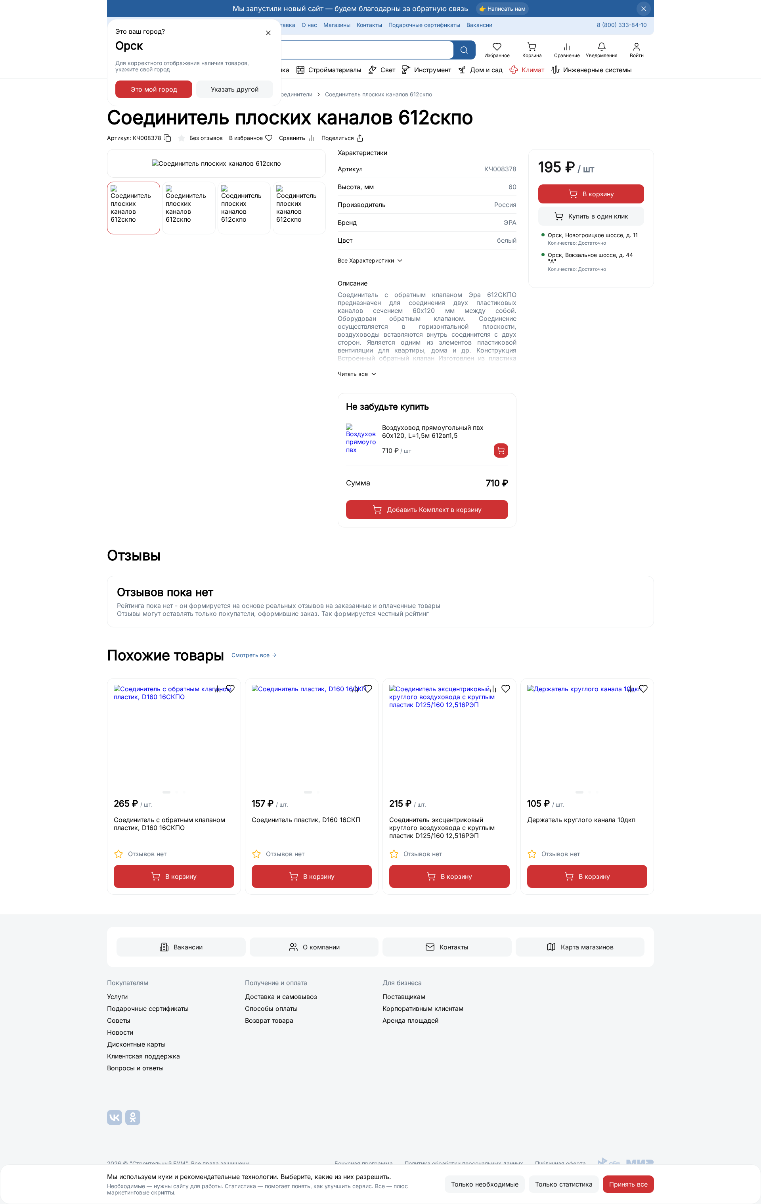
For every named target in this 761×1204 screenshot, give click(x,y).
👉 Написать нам (502, 8)
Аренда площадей (410, 1020)
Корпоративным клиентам (422, 1008)
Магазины (336, 24)
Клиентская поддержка (143, 1056)
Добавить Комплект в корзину (434, 510)
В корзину (598, 194)
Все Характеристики (366, 260)
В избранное (246, 137)
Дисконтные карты (136, 1044)
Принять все (628, 1184)
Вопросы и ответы (135, 1068)
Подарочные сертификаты (424, 24)
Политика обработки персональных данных (464, 1163)
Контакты (369, 24)
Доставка (282, 24)
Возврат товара (269, 1020)
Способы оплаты (271, 1008)
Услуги (117, 997)
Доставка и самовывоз (281, 997)
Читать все (353, 373)
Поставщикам (403, 997)
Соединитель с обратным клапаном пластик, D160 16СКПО (169, 824)
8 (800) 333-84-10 (622, 24)
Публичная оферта (560, 1163)
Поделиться (337, 137)
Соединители (294, 94)
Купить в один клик (598, 216)
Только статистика (564, 1184)
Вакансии (479, 24)
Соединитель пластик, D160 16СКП (306, 820)
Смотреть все (250, 655)
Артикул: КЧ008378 (134, 137)
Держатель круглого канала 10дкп (581, 820)
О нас (309, 24)
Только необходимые (484, 1184)
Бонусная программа (364, 1163)
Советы (118, 1020)
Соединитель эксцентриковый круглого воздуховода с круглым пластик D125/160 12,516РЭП (442, 828)
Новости (120, 1032)
